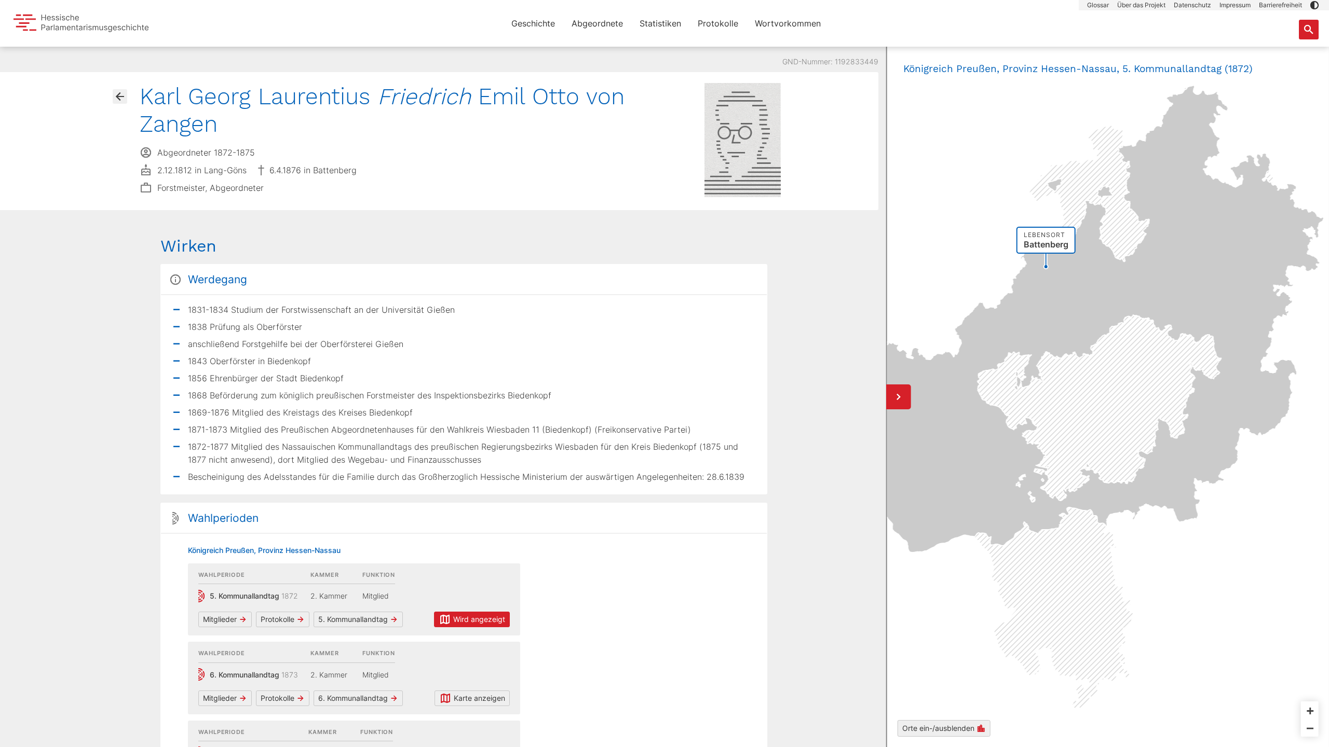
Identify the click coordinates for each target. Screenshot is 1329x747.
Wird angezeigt (479, 619)
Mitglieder (220, 619)
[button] (1314, 5)
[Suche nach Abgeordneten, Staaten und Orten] (1309, 29)
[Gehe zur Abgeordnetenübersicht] (120, 96)
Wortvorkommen (788, 23)
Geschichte (533, 23)
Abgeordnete (597, 23)
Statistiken (660, 23)
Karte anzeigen (479, 698)
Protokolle (718, 23)
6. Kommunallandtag (353, 698)
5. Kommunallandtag (353, 619)
